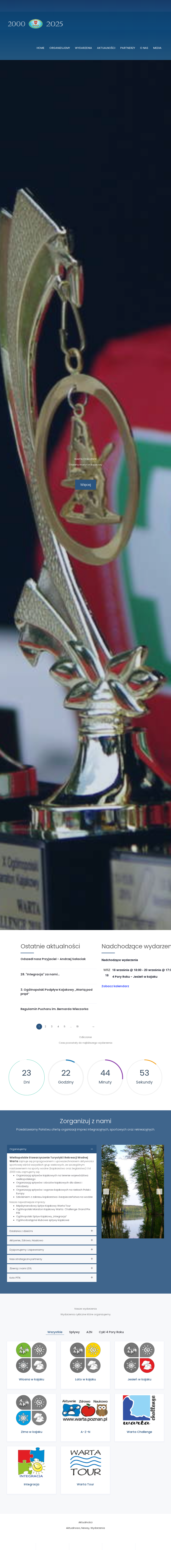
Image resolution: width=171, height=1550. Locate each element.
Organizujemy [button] (18, 1149)
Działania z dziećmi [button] (21, 1231)
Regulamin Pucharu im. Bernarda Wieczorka (54, 1009)
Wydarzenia (83, 48)
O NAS (144, 48)
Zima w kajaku (31, 1432)
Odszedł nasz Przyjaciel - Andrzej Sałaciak (53, 959)
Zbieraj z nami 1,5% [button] (21, 1268)
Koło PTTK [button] (15, 1277)
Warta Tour (85, 1484)
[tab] (52, 1185)
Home (40, 48)
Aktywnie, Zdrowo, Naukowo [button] (26, 1240)
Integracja (31, 1484)
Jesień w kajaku (139, 1379)
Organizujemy (59, 48)
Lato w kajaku (85, 1379)
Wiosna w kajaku (31, 1379)
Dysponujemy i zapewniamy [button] (27, 1249)
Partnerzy (127, 48)
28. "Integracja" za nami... (40, 974)
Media (157, 48)
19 (77, 1026)
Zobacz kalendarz (115, 986)
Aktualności (106, 48)
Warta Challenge (139, 1432)
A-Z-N (85, 1432)
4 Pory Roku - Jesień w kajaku (134, 977)
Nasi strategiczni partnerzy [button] (26, 1259)
